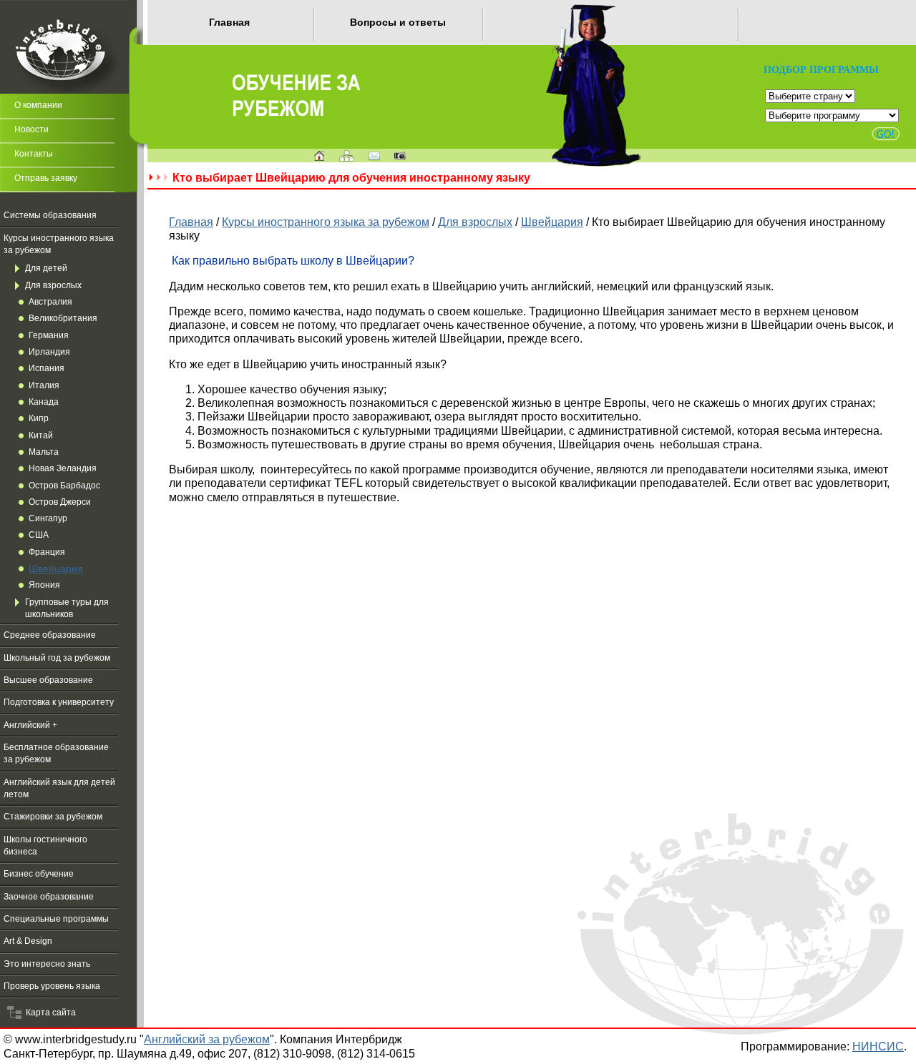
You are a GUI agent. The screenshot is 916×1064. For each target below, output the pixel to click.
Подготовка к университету (59, 702)
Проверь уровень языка (52, 986)
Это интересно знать (47, 964)
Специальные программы (56, 919)
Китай (41, 435)
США (39, 535)
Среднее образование (50, 635)
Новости (31, 129)
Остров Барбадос (64, 485)
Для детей (46, 268)
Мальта (44, 452)
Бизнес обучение (39, 874)
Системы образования (50, 215)
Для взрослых (53, 285)
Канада (44, 402)
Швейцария (56, 568)
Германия (49, 335)
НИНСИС (878, 1046)
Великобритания (63, 318)
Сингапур (48, 518)
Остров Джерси (60, 502)
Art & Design (28, 941)
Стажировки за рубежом (53, 816)
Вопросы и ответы (398, 22)
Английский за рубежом (207, 1039)
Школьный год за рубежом (57, 658)
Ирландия (49, 352)
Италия (44, 385)
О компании (38, 105)
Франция (47, 552)
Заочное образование (49, 896)
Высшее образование (48, 680)
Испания (46, 368)
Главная (229, 22)
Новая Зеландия (63, 468)
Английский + (30, 725)
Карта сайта (48, 1012)
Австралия (50, 301)
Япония (44, 585)
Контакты (33, 153)
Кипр (39, 418)
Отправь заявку (45, 178)
